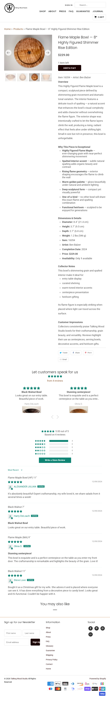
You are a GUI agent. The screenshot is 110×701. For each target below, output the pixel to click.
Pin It (89, 353)
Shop (42, 11)
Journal (98, 11)
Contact (49, 664)
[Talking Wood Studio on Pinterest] (96, 628)
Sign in (69, 5)
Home (48, 669)
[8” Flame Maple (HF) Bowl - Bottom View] (28, 53)
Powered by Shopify (97, 679)
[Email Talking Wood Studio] (90, 634)
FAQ (71, 11)
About (52, 11)
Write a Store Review (55, 460)
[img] (55, 376)
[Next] (48, 53)
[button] (53, 417)
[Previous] (8, 53)
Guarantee (83, 11)
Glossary (49, 646)
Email (65, 359)
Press (62, 11)
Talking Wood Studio (19, 679)
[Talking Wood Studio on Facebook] (90, 628)
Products (18, 29)
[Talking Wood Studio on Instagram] (102, 628)
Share (77, 353)
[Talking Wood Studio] (16, 8)
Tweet (65, 353)
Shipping (49, 655)
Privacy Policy (51, 660)
